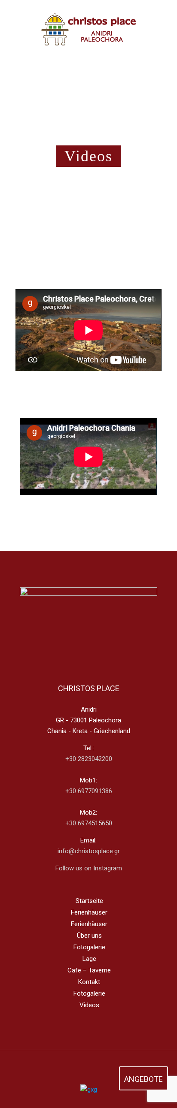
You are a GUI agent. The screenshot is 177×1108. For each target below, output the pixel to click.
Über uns (89, 935)
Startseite (89, 901)
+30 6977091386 (88, 791)
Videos (89, 1005)
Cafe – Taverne (89, 970)
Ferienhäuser (89, 912)
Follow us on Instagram (88, 868)
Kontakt (89, 982)
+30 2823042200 (88, 759)
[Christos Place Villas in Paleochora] (88, 36)
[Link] (88, 1068)
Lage (89, 959)
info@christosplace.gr (89, 851)
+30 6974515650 (88, 823)
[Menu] (152, 36)
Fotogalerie (89, 947)
